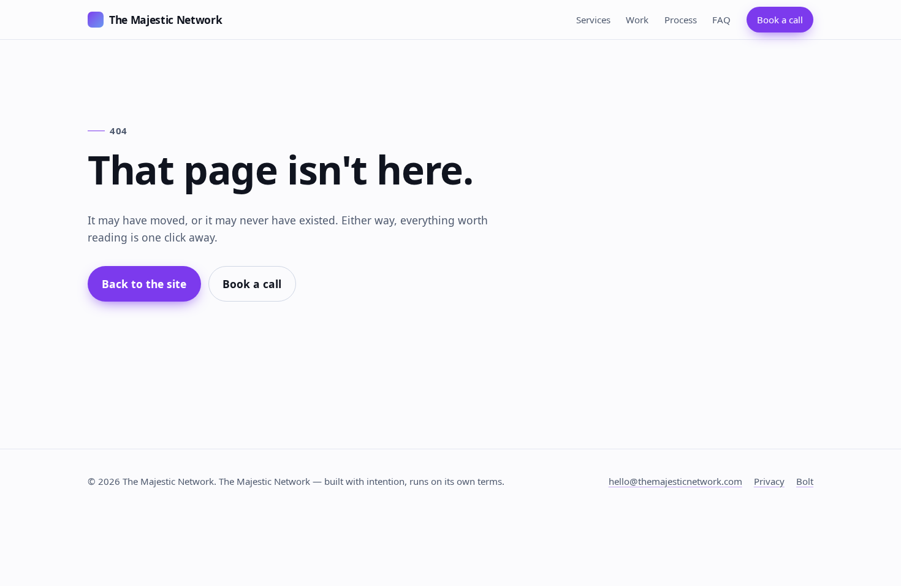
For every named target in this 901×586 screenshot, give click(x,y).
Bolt (804, 481)
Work (637, 19)
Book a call (780, 19)
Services (593, 19)
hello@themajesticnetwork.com (675, 481)
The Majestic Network (165, 19)
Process (680, 19)
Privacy (769, 481)
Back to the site (144, 283)
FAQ (721, 19)
